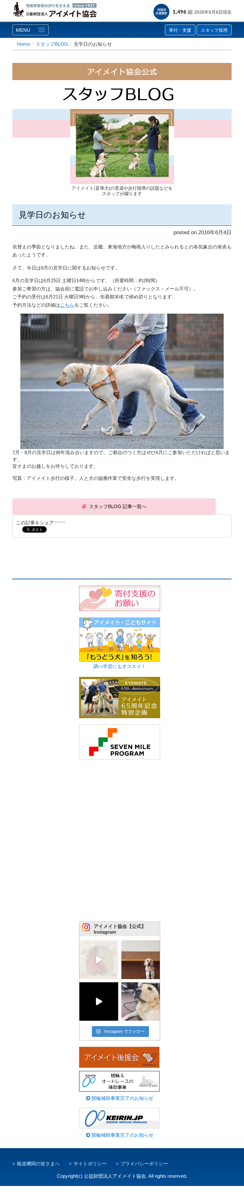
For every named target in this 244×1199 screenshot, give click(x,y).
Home (23, 44)
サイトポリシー (90, 1163)
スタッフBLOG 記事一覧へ (117, 506)
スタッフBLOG (52, 44)
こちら (67, 305)
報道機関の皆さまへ (38, 1163)
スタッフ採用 (214, 30)
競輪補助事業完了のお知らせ (121, 1098)
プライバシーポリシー (144, 1163)
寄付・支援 (180, 30)
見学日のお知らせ (52, 215)
